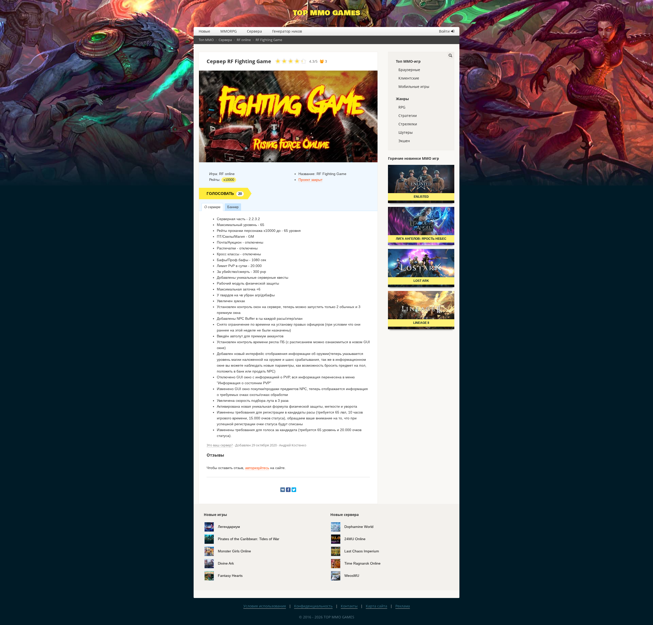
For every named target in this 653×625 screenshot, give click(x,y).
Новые (204, 31)
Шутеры (405, 132)
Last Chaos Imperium (361, 551)
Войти (444, 31)
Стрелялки (407, 124)
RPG (401, 107)
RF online (244, 39)
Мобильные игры (413, 86)
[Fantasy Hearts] (211, 575)
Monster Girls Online (234, 551)
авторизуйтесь (257, 468)
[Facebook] (288, 489)
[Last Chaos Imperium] (337, 551)
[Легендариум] (211, 526)
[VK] (282, 489)
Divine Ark (226, 563)
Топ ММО (206, 39)
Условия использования (264, 606)
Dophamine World (358, 526)
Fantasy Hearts (230, 575)
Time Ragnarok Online (362, 563)
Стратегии (407, 115)
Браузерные (409, 69)
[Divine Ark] (211, 563)
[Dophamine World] (337, 526)
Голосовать (224, 193)
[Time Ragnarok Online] (337, 563)
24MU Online (355, 539)
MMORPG (228, 31)
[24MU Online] (337, 539)
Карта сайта (376, 606)
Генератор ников (287, 31)
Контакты (349, 606)
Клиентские (408, 78)
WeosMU (351, 575)
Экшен (404, 140)
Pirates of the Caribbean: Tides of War (248, 539)
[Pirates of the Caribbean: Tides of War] (211, 539)
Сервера (254, 31)
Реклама (402, 606)
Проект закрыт (310, 180)
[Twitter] (294, 489)
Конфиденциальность (313, 606)
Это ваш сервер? (220, 445)
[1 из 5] (278, 61)
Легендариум (229, 526)
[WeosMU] (337, 575)
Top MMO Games (326, 13)
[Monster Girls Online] (211, 551)
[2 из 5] (281, 61)
